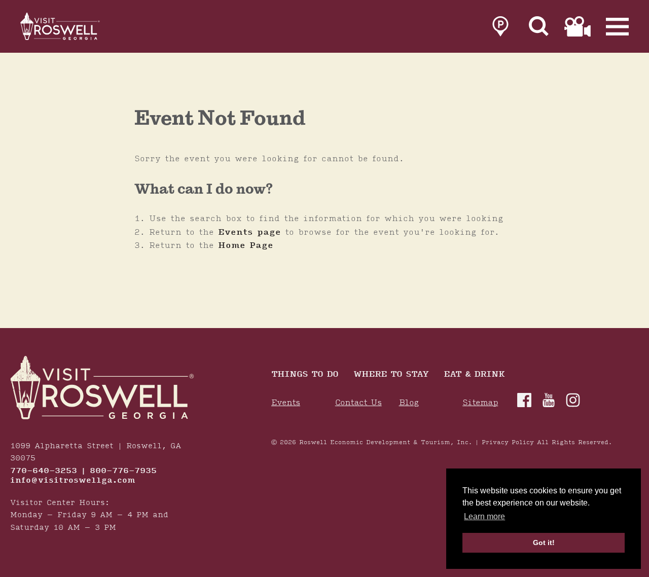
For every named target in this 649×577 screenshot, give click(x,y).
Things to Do (304, 375)
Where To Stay (390, 375)
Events (285, 403)
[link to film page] (577, 26)
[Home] (60, 26)
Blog (409, 403)
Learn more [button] (484, 516)
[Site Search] (539, 26)
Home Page (245, 245)
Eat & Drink (474, 375)
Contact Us (358, 403)
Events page (249, 232)
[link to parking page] (500, 26)
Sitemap (480, 403)
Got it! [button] (544, 542)
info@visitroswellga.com (72, 480)
